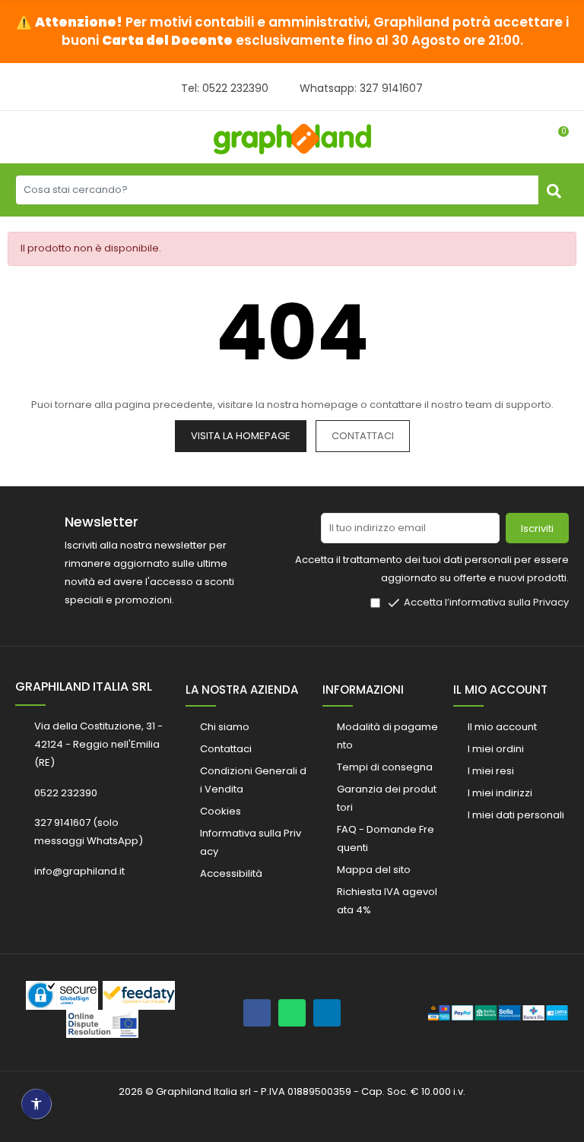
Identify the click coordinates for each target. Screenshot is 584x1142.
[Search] (553, 190)
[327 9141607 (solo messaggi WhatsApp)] (292, 1013)
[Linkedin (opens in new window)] (327, 1013)
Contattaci (363, 436)
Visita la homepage (240, 436)
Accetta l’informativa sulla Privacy (486, 602)
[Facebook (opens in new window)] (257, 1013)
